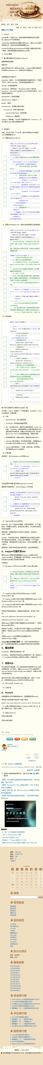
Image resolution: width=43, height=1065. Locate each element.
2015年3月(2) (14, 979)
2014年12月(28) (15, 986)
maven (13, 942)
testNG (13, 939)
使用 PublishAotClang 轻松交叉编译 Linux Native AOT (19, 843)
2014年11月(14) (15, 988)
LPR (12, 930)
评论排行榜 (20, 1013)
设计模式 (14, 926)
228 (16, 856)
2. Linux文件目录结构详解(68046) (21, 1001)
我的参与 (13, 911)
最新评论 (13, 913)
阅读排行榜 (20, 995)
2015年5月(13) (15, 975)
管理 (16, 24)
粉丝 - (10, 746)
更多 (11, 946)
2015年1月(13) (15, 984)
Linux (13, 928)
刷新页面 (30, 770)
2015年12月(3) (15, 966)
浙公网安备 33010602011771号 (13, 1053)
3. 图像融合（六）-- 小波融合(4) (20, 1021)
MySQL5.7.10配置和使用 (15, 764)
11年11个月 (18, 854)
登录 (27, 773)
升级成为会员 (32, 761)
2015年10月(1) (15, 970)
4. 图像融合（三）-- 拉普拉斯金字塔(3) (23, 1024)
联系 (12, 24)
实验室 (13, 937)
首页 (8, 24)
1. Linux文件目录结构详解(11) (20, 1035)
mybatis (7, 732)
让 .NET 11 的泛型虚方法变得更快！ (14, 832)
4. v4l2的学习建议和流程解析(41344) (22, 1006)
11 (15, 858)
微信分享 (32, 739)
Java (13, 924)
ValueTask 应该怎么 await (10, 837)
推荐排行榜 (20, 1031)
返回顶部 (37, 770)
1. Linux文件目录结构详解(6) (19, 1017)
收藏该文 (24, 739)
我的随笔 (13, 906)
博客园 (3, 24)
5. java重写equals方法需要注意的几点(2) (23, 1026)
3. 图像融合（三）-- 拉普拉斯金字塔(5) (23, 1039)
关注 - (15, 746)
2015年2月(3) (14, 981)
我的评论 (13, 908)
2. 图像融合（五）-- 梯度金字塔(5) (21, 1019)
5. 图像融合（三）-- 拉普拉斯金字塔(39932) (24, 1008)
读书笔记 (14, 944)
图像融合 (14, 933)
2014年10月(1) (15, 990)
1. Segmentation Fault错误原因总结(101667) (25, 999)
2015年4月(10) (15, 977)
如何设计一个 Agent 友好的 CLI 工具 (14, 840)
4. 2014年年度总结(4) (17, 1041)
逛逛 (34, 773)
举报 (40, 767)
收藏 (37, 767)
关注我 (17, 739)
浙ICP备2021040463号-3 (33, 1053)
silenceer (12, 4)
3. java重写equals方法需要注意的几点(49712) (25, 1004)
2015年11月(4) (15, 968)
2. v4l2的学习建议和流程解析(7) (20, 1037)
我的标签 (13, 915)
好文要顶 (9, 739)
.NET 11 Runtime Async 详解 (11, 835)
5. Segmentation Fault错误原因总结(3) (22, 1044)
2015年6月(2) (14, 973)
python (13, 935)
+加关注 (4, 750)
